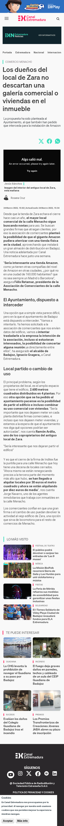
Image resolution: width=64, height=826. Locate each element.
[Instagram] (20, 774)
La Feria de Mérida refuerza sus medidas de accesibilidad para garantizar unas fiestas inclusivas (46, 595)
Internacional (55, 52)
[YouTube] (10, 774)
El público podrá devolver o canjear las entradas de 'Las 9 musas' (45, 554)
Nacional (39, 52)
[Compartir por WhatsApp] (58, 141)
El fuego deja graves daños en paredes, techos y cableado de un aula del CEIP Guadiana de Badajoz (46, 675)
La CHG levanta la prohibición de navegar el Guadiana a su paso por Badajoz (17, 673)
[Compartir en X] (41, 141)
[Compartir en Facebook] (49, 141)
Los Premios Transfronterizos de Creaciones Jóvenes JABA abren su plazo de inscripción (46, 725)
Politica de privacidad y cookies (33, 792)
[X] (29, 774)
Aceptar (8, 820)
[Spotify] (46, 774)
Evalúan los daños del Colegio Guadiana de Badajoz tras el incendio (15, 725)
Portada (7, 52)
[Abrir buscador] (57, 18)
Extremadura (22, 52)
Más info (22, 820)
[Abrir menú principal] (6, 18)
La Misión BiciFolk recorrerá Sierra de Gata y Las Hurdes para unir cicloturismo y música (47, 574)
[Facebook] (38, 774)
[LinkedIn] (55, 774)
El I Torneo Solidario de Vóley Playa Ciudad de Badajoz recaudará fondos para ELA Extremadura (46, 616)
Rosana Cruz (18, 198)
